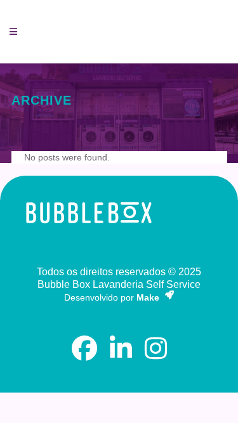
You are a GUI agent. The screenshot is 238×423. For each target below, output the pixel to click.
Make (149, 297)
